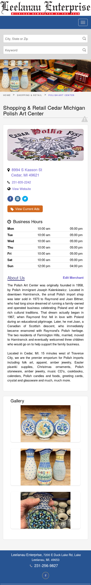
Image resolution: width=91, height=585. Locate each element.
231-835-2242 (21, 182)
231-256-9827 (46, 565)
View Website (21, 188)
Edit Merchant (73, 277)
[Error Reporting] (84, 119)
